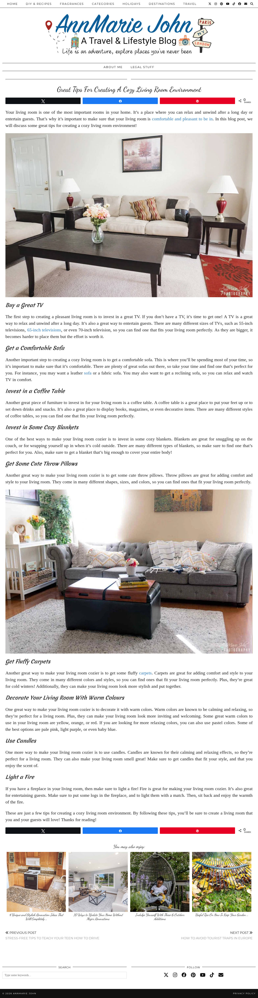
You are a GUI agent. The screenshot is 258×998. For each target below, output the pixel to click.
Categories (103, 4)
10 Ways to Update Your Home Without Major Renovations (98, 917)
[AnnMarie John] (129, 30)
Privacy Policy (244, 993)
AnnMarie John (24, 993)
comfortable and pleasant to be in (182, 118)
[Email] (246, 4)
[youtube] (202, 975)
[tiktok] (212, 975)
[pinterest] (193, 975)
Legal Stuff (142, 67)
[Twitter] (210, 4)
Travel (190, 4)
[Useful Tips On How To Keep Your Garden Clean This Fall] (221, 882)
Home (12, 4)
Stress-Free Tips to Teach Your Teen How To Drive (52, 935)
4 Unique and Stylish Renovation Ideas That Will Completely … (36, 917)
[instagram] (175, 975)
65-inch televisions (44, 329)
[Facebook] (239, 4)
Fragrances (72, 4)
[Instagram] (215, 4)
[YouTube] (228, 4)
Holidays (132, 4)
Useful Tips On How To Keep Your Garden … (221, 915)
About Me (113, 67)
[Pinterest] (221, 4)
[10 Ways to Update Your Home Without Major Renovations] (98, 882)
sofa (88, 372)
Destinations (162, 4)
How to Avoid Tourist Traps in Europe (217, 935)
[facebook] (184, 975)
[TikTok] (234, 4)
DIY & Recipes (39, 4)
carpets (145, 672)
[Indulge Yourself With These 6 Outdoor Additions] (159, 882)
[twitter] (166, 975)
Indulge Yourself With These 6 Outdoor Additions (159, 917)
